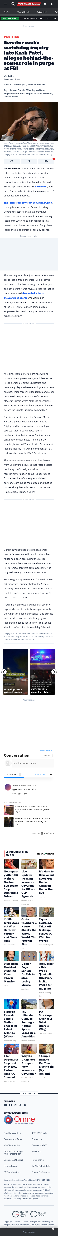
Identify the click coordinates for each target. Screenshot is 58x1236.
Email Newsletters (12, 1133)
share (42, 794)
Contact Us (37, 1139)
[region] (29, 792)
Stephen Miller (11, 93)
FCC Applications (12, 1172)
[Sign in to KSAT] (51, 3)
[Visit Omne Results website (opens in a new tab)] (29, 1119)
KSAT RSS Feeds (39, 1133)
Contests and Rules (13, 1139)
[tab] (14, 774)
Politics (11, 37)
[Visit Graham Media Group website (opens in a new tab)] (20, 1214)
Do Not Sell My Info (41, 1166)
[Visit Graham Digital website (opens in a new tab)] (38, 1214)
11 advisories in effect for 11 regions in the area (35, 18)
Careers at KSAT (39, 1145)
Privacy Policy (10, 1166)
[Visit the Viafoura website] (47, 833)
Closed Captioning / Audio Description (13, 1153)
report (49, 794)
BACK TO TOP (29, 1093)
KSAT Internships (12, 1145)
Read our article (42, 1196)
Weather (42, 11)
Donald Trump (11, 96)
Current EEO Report (13, 1160)
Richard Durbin (17, 90)
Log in (42, 750)
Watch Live (23, 11)
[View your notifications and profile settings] (51, 774)
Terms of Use (38, 1160)
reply (14, 794)
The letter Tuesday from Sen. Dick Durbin (28, 202)
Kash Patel (41, 186)
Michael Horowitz (43, 93)
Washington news (35, 90)
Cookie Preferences (41, 1172)
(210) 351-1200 (43, 1180)
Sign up (49, 750)
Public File (36, 1152)
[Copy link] (29, 161)
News (7, 11)
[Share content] (12, 161)
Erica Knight (26, 93)
